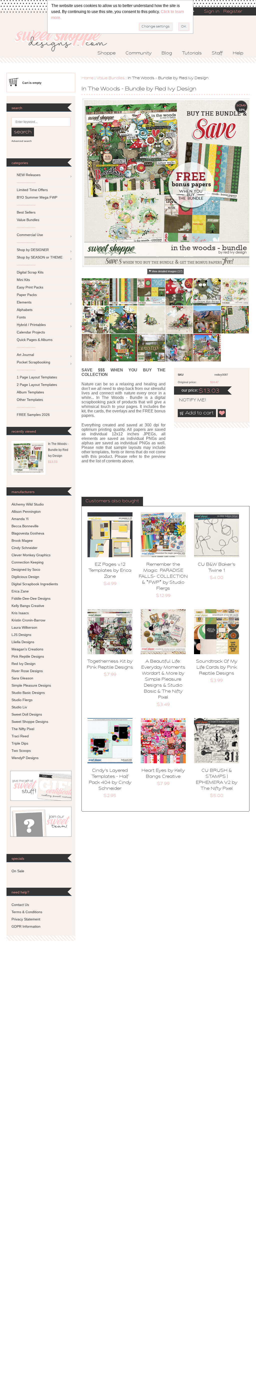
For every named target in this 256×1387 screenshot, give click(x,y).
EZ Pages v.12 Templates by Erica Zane (109, 571)
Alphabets (24, 310)
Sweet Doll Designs (27, 714)
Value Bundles (110, 78)
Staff (217, 53)
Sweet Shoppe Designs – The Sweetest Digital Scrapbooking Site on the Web (65, 39)
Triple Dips (20, 743)
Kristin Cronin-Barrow (28, 620)
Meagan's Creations (27, 649)
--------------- (26, 182)
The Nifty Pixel (23, 729)
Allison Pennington (26, 512)
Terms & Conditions (27, 912)
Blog (167, 53)
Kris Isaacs (20, 613)
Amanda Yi (20, 519)
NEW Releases (28, 175)
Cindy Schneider (25, 548)
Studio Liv (19, 707)
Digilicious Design (25, 577)
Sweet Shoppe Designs (30, 722)
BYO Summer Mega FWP (37, 197)
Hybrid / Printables (31, 325)
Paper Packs (27, 295)
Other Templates (30, 400)
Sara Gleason (22, 678)
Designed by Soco (26, 569)
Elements (24, 302)
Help (238, 53)
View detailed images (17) (167, 271)
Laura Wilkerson (24, 627)
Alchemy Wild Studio (28, 504)
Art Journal (25, 355)
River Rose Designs (27, 671)
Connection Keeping (28, 562)
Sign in (212, 12)
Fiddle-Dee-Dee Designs (31, 598)
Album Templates (30, 392)
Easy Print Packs (30, 287)
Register (232, 12)
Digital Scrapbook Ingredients (35, 584)
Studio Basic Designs (28, 693)
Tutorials (192, 53)
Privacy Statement (26, 919)
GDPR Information (26, 926)
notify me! (188, 400)
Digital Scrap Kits (30, 272)
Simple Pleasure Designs (31, 685)
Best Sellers (26, 212)
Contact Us (20, 905)
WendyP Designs (25, 758)
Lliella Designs (23, 642)
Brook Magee (22, 541)
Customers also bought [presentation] (112, 501)
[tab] (112, 501)
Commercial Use (30, 235)
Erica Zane (20, 591)
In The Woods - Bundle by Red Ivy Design (58, 450)
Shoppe (107, 53)
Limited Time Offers (32, 190)
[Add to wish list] (222, 413)
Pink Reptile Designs (28, 656)
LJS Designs (21, 635)
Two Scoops (21, 751)
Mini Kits (23, 280)
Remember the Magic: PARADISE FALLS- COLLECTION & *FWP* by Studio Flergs (163, 577)
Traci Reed (20, 736)
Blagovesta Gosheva (28, 533)
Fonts (21, 317)
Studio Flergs (22, 700)
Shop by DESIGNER (33, 250)
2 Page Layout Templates (37, 385)
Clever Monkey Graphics (31, 555)
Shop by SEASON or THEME (39, 257)
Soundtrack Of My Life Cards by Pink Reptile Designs (216, 668)
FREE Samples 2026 (33, 415)
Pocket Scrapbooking (33, 362)
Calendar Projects (31, 332)
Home (88, 78)
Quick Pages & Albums (34, 340)
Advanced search (22, 141)
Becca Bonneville (25, 526)
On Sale (18, 871)
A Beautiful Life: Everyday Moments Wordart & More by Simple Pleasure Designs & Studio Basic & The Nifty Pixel (163, 680)
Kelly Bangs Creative (28, 606)
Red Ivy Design (24, 664)
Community (139, 53)
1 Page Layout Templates (37, 377)
